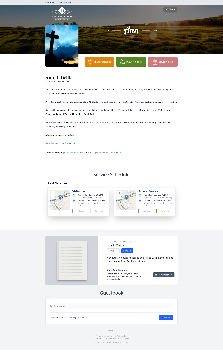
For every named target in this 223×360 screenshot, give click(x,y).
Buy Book (127, 251)
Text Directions (80, 211)
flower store (115, 152)
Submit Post (166, 317)
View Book (113, 251)
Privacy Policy (104, 338)
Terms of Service (119, 338)
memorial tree (76, 152)
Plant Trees (99, 211)
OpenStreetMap (114, 342)
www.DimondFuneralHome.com (60, 143)
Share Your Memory (163, 275)
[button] (60, 197)
